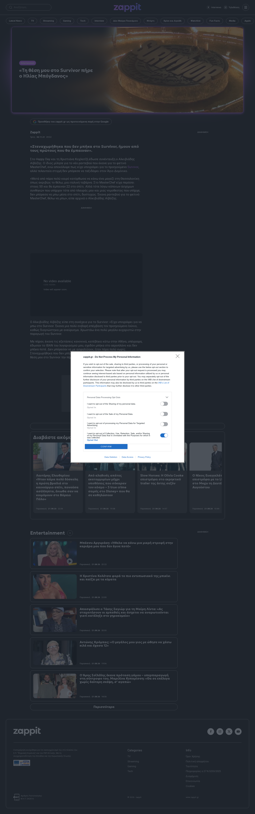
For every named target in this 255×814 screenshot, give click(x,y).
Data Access (127, 457)
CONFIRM (106, 446)
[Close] (178, 357)
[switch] (164, 404)
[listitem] (127, 397)
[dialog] (127, 407)
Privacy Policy (144, 457)
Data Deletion (110, 457)
